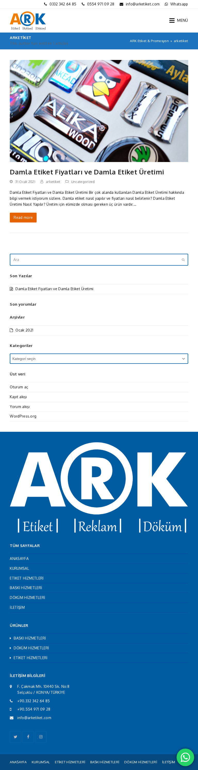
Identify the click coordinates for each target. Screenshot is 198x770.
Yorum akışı (20, 406)
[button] (178, 20)
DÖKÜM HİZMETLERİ (27, 597)
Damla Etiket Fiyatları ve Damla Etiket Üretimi (87, 171)
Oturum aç (19, 387)
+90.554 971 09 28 (33, 709)
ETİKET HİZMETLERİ (27, 578)
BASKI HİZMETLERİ (26, 588)
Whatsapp (179, 4)
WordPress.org (23, 416)
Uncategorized (83, 182)
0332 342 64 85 (63, 4)
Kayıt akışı (18, 397)
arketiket (53, 182)
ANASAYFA (19, 558)
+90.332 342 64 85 (33, 701)
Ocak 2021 (24, 330)
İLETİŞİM (17, 607)
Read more (23, 217)
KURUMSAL (19, 568)
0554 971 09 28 (100, 4)
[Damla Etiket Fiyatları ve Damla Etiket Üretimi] (99, 110)
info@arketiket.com (143, 4)
